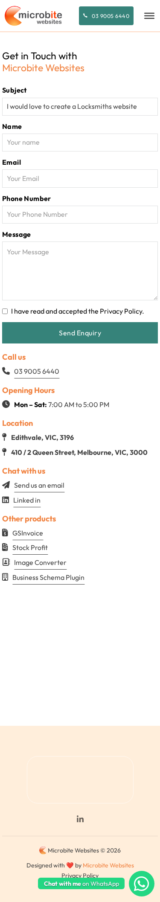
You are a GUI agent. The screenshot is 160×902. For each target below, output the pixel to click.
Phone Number (26, 198)
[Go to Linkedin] (80, 819)
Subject (14, 90)
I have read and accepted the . (77, 311)
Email (11, 162)
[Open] (149, 16)
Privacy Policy (121, 311)
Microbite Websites (108, 865)
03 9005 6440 (110, 15)
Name (12, 126)
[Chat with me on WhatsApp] (141, 883)
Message (16, 234)
